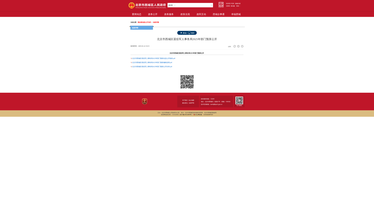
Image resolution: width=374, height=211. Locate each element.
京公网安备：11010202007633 (204, 114)
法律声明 (191, 103)
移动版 (233, 6)
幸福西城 (236, 14)
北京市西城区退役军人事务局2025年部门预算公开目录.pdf (152, 66)
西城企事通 (218, 14)
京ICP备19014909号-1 (186, 114)
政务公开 (152, 14)
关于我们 (185, 100)
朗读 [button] (184, 33)
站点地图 (191, 100)
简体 (237, 6)
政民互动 (201, 14)
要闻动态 (136, 14)
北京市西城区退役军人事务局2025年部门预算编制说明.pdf (152, 62)
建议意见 (185, 103)
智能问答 (238, 3)
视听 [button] (192, 33)
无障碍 (228, 6)
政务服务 (169, 14)
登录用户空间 (230, 3)
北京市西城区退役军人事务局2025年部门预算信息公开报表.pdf (153, 58)
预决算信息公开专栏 (144, 22)
